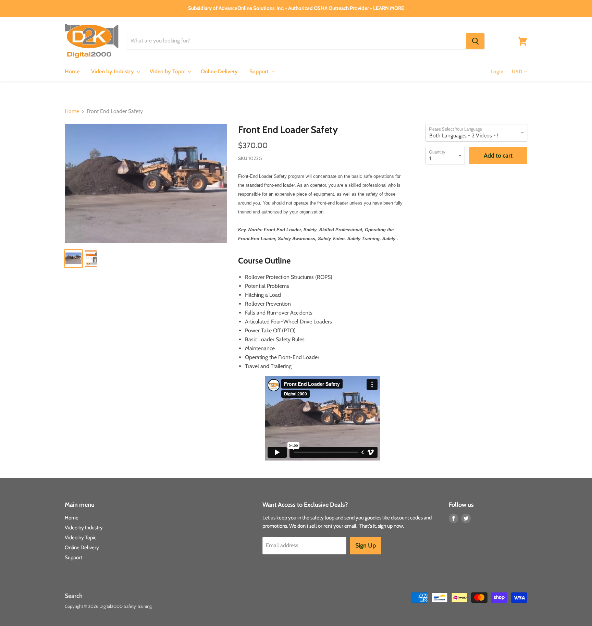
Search (74, 596)
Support (259, 71)
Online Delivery (219, 71)
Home (72, 71)
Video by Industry (113, 71)
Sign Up (365, 545)
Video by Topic (168, 71)
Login (497, 72)
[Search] (475, 41)
